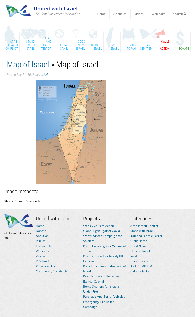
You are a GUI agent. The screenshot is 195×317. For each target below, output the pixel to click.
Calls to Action (140, 271)
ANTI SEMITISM (141, 266)
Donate (41, 231)
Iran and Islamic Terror (146, 236)
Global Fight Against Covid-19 (103, 231)
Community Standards (51, 271)
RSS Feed (42, 261)
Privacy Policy (45, 266)
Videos (139, 14)
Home (101, 14)
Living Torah (139, 261)
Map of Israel (28, 64)
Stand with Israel (142, 231)
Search (178, 14)
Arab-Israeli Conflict (144, 225)
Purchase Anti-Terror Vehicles (104, 296)
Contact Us (43, 246)
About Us (119, 14)
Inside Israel (138, 256)
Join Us (40, 241)
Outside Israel (140, 251)
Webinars (158, 14)
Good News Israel (142, 246)
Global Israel (139, 241)
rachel (43, 74)
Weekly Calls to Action (98, 225)
